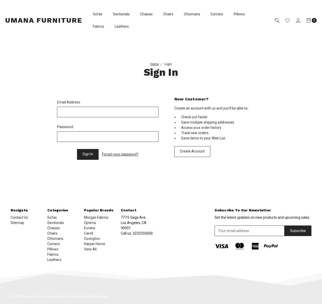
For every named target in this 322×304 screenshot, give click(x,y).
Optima (90, 223)
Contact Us (19, 217)
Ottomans (192, 14)
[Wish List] (284, 20)
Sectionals (121, 14)
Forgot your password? (120, 154)
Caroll (88, 233)
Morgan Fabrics (96, 217)
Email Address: (69, 102)
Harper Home (94, 244)
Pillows (239, 14)
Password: (65, 127)
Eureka (89, 228)
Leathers (122, 26)
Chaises (146, 14)
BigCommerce (98, 296)
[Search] (274, 20)
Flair (67, 296)
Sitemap (17, 223)
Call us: (137, 233)
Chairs (168, 14)
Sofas (97, 14)
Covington (92, 239)
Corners (217, 14)
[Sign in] (295, 20)
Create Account (192, 151)
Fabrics (98, 26)
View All (90, 249)
